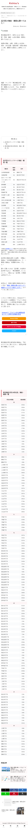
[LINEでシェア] (20, 667)
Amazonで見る (14, 318)
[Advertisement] (14, 115)
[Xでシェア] (8, 657)
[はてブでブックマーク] (8, 667)
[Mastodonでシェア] (20, 657)
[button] (22, 793)
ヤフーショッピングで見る (14, 326)
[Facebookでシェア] (8, 662)
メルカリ (14, 330)
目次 (12, 138)
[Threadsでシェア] (20, 662)
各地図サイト (9, 248)
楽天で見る (14, 322)
